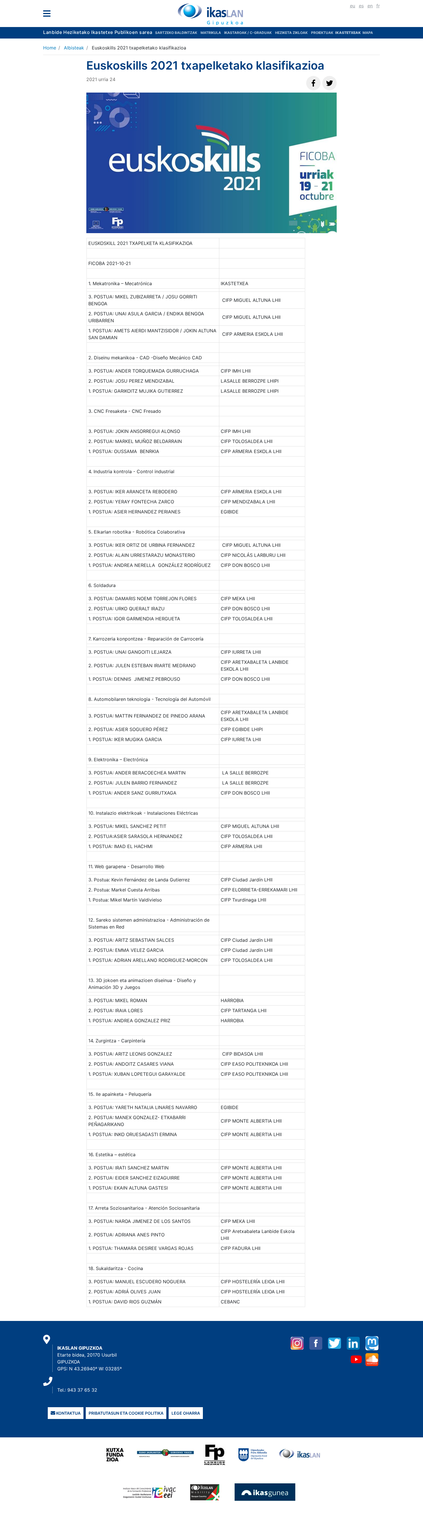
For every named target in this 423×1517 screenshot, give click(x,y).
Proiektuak (322, 32)
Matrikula (211, 32)
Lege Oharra (186, 1413)
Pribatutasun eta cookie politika (126, 1413)
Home (49, 48)
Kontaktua (68, 1413)
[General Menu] (48, 14)
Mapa (368, 32)
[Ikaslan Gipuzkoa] (211, 14)
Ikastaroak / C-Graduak (248, 32)
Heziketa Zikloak (291, 32)
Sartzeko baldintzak (176, 32)
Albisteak (74, 48)
